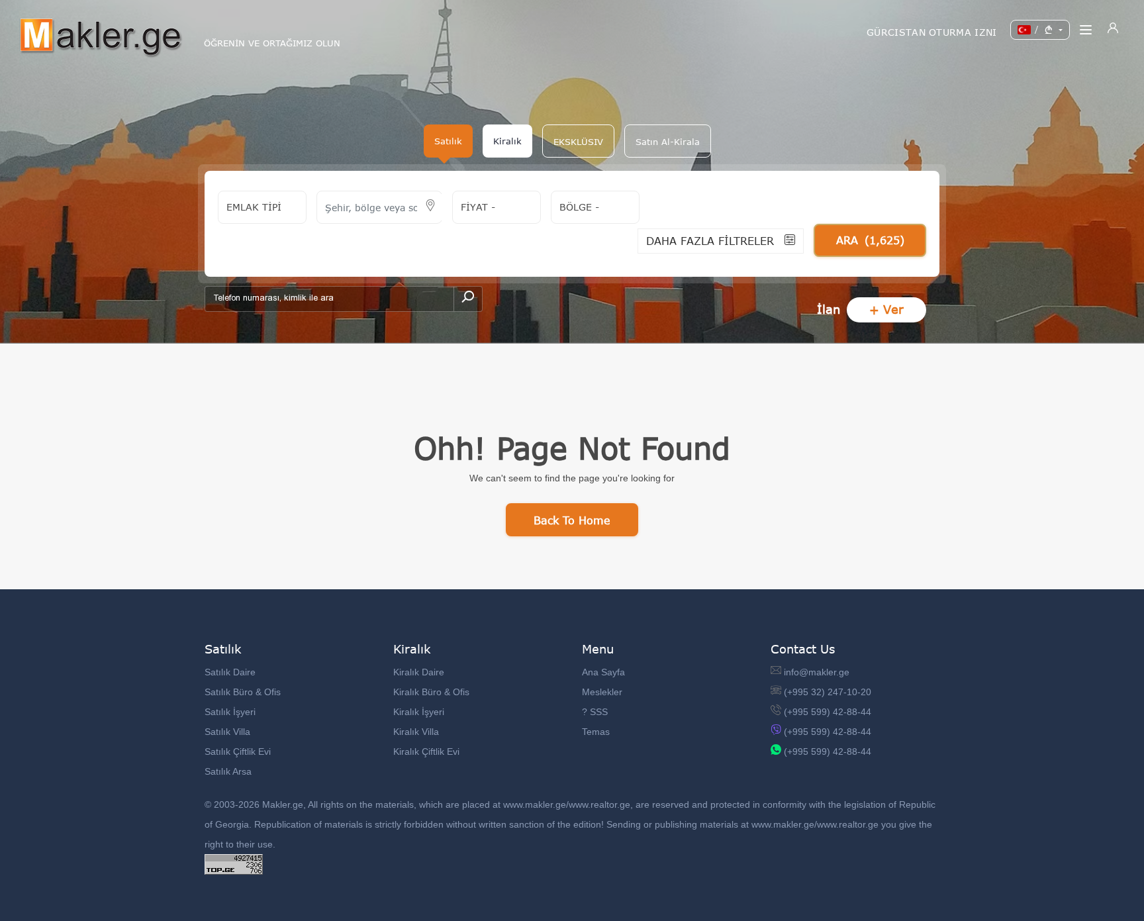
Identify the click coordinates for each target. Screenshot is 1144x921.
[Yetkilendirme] (1113, 30)
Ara (870, 240)
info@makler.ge (816, 672)
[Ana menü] (1085, 30)
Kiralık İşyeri (418, 711)
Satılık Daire (230, 672)
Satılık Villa (227, 731)
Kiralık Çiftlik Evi (426, 751)
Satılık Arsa (228, 771)
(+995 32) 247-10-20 (827, 692)
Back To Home (572, 520)
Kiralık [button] (507, 141)
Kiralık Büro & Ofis (431, 692)
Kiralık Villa (416, 731)
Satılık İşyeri (230, 711)
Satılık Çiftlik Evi (238, 751)
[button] (578, 141)
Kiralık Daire (418, 672)
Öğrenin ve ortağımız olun (272, 43)
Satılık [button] (448, 141)
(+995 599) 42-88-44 (827, 711)
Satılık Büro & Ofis (243, 692)
